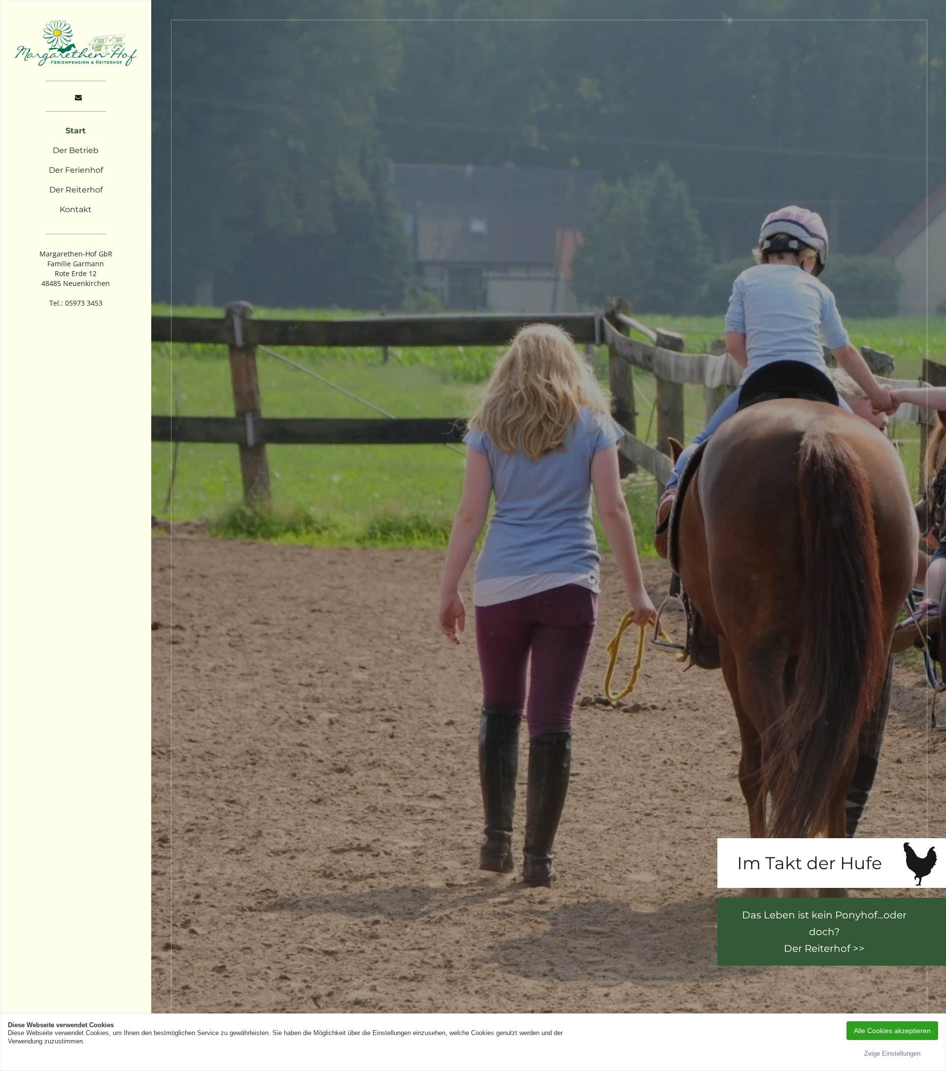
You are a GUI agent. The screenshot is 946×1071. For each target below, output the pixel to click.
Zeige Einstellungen (892, 1053)
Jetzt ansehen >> (817, 948)
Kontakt (76, 209)
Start (76, 130)
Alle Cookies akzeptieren (892, 1031)
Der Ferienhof (76, 170)
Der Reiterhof (75, 189)
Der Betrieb (76, 150)
